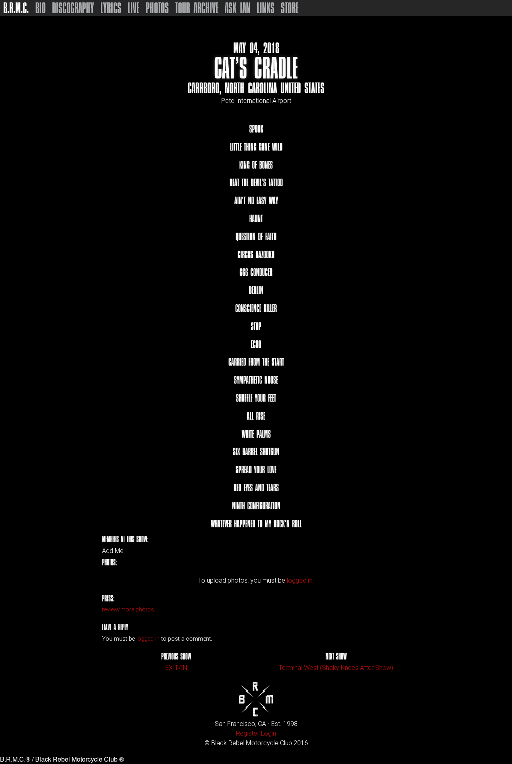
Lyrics (110, 8)
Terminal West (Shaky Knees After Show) (336, 668)
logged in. (300, 580)
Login (268, 733)
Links (265, 8)
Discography (73, 8)
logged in (148, 638)
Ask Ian (237, 8)
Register (247, 733)
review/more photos (128, 609)
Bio (40, 8)
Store (289, 8)
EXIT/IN (176, 668)
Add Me (113, 551)
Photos (157, 8)
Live (133, 8)
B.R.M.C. (16, 8)
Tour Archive (196, 8)
